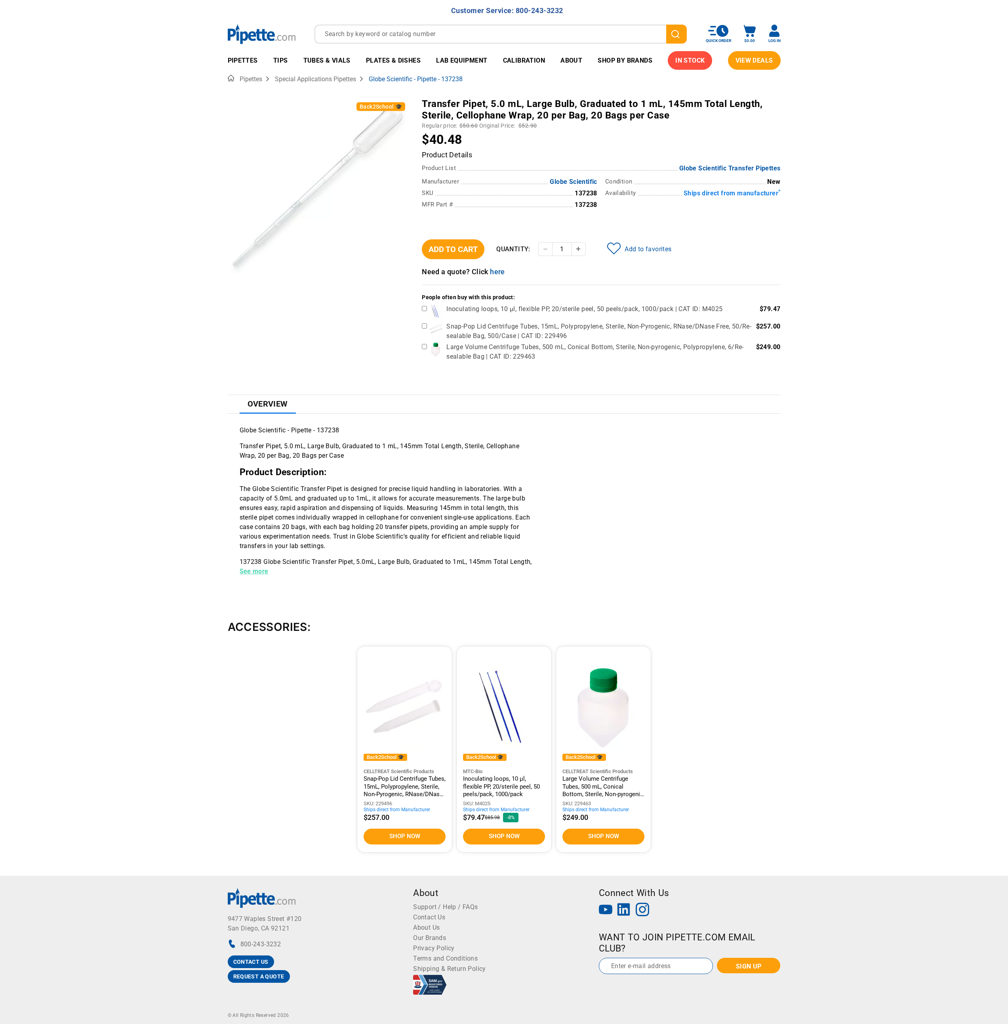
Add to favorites (648, 249)
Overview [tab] (268, 404)
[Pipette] (261, 34)
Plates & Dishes (393, 60)
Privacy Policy (434, 948)
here (497, 271)
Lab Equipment (461, 60)
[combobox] (500, 34)
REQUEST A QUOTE (258, 976)
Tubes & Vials (327, 60)
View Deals (754, 60)
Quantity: (513, 249)
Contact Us (429, 917)
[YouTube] (605, 910)
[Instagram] (642, 910)
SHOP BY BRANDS (625, 60)
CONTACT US (251, 962)
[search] (676, 34)
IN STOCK (690, 60)
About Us (426, 927)
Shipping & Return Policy (449, 968)
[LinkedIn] (624, 910)
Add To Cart (453, 249)
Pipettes (243, 60)
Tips (280, 60)
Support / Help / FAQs (445, 907)
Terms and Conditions (445, 958)
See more (254, 571)
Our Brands (429, 938)
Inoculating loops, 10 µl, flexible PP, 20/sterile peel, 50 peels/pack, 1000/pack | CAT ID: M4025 (584, 309)
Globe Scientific (573, 181)
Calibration (524, 60)
